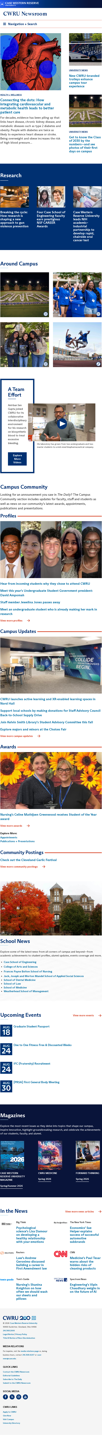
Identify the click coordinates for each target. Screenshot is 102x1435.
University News (78, 70)
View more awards (11, 825)
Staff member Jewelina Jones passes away (30, 602)
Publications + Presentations (17, 841)
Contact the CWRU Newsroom (16, 1372)
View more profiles (11, 620)
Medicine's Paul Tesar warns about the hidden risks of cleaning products (85, 1263)
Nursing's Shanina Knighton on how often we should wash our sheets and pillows (32, 1292)
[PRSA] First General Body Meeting (37, 1082)
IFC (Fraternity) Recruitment (32, 1063)
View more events (83, 1015)
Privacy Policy (21, 1334)
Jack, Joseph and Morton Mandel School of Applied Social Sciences (44, 976)
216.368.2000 (9, 1330)
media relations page (30, 1351)
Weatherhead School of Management (26, 991)
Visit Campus (8, 1419)
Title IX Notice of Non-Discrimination (19, 1338)
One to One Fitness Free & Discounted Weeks (43, 1045)
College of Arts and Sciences (21, 966)
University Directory (11, 1423)
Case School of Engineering (20, 962)
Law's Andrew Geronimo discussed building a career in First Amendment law (31, 1263)
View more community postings (19, 866)
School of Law (12, 983)
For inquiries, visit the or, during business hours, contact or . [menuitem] (25, 1355)
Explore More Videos (17, 459)
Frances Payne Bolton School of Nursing (28, 971)
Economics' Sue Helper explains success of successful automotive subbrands (84, 1235)
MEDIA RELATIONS (13, 1346)
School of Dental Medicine (19, 980)
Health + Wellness (11, 95)
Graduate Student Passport (32, 1026)
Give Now (7, 1415)
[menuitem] (51, 1372)
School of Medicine (15, 987)
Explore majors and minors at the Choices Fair (33, 729)
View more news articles (79, 1211)
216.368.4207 (28, 1355)
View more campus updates (16, 736)
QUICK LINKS (10, 1367)
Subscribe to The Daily (12, 1379)
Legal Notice (8, 1334)
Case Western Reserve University (23, 1323)
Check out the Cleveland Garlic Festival (28, 860)
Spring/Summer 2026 (11, 1185)
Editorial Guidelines (11, 1375)
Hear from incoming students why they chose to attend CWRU (45, 584)
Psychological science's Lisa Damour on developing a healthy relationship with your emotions (31, 1235)
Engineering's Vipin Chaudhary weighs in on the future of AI (85, 1288)
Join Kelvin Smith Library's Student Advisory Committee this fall (46, 722)
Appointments (8, 837)
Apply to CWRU (9, 1412)
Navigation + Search (19, 25)
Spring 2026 (44, 1179)
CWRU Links (10, 1407)
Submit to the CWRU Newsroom (17, 1383)
